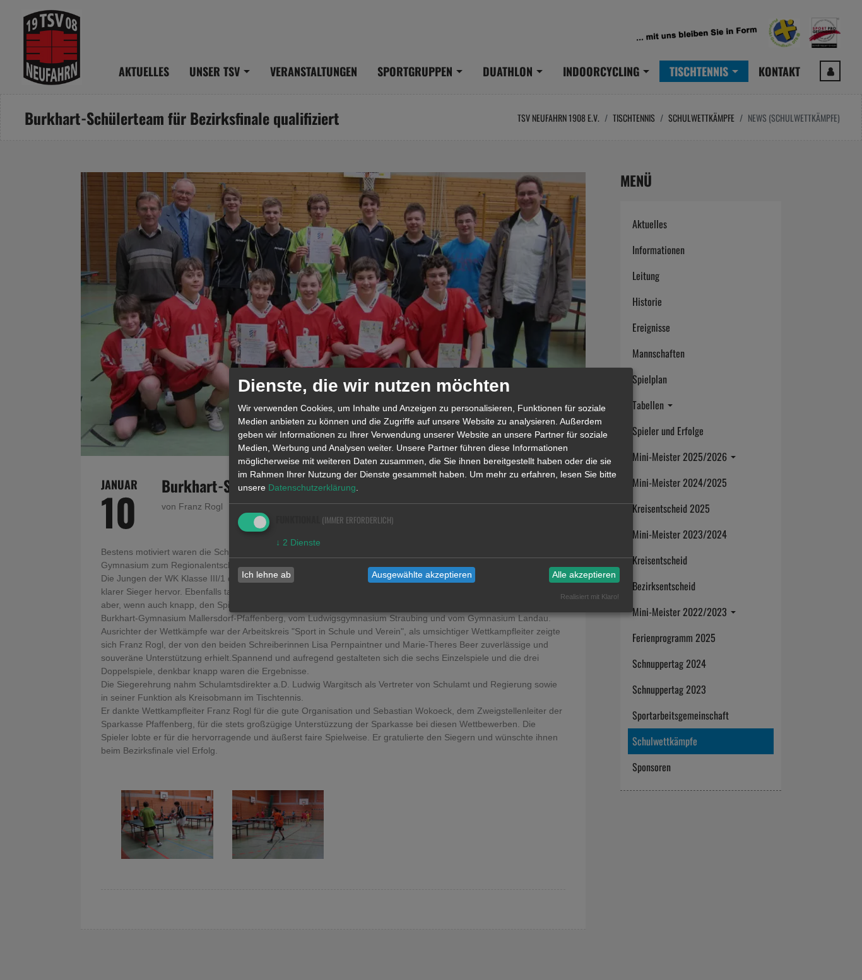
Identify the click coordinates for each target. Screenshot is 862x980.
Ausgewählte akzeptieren (422, 574)
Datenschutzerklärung (312, 487)
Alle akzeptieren (584, 574)
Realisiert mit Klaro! (589, 596)
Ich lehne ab (266, 574)
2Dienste (298, 542)
